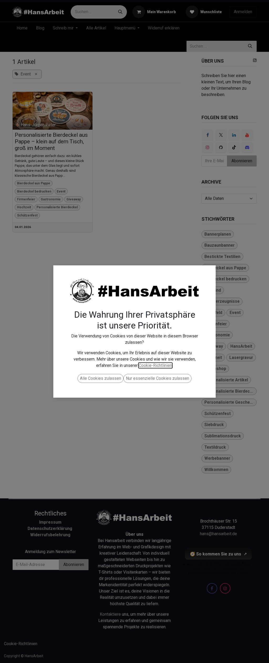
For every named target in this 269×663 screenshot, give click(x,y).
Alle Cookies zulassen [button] (100, 378)
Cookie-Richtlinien (155, 365)
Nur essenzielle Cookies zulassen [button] (157, 378)
